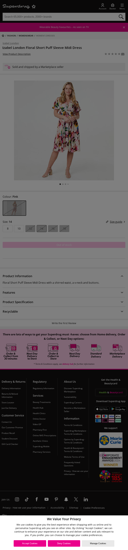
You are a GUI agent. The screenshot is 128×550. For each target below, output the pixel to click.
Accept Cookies (30, 543)
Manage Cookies (98, 543)
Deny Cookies (64, 543)
